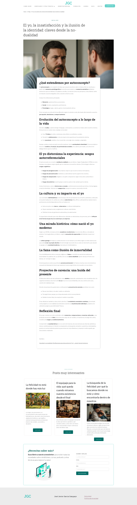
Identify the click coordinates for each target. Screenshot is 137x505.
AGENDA (86, 6)
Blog (93, 6)
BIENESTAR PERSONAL (64, 6)
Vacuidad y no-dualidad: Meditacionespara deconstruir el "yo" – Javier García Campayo (63, 343)
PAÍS (77, 466)
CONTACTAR (109, 5)
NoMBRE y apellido (81, 453)
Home (25, 11)
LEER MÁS (38, 430)
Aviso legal (87, 496)
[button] (44, 6)
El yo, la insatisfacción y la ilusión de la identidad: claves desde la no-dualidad (48, 11)
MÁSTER (100, 6)
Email (77, 460)
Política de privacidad (91, 498)
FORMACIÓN (76, 6)
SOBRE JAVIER (27, 6)
